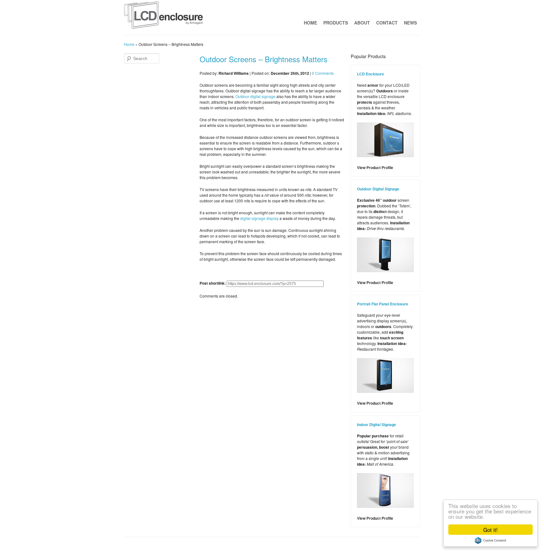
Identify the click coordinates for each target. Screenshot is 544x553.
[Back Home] (163, 17)
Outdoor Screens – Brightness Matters (263, 58)
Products (335, 22)
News (410, 22)
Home (310, 22)
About (362, 22)
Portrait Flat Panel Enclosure (382, 304)
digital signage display (259, 218)
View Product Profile (375, 167)
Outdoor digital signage (255, 96)
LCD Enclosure (370, 74)
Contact (387, 22)
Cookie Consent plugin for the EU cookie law (490, 540)
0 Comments (323, 73)
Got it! (490, 530)
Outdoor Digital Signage (378, 189)
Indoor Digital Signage (376, 424)
